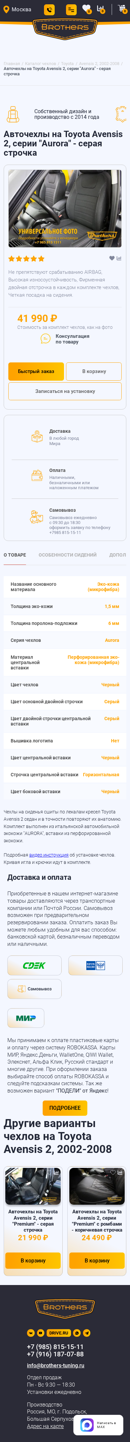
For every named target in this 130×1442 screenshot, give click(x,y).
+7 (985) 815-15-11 (55, 1347)
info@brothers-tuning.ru (55, 1365)
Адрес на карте (45, 1426)
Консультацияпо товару (72, 339)
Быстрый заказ (36, 371)
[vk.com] (31, 1333)
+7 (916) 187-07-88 (55, 1354)
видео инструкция (49, 855)
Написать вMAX (106, 1425)
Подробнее (65, 1108)
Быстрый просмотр (33, 1186)
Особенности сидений (68, 555)
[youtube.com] (41, 1333)
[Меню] (70, 9)
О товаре (15, 555)
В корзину (94, 371)
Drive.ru (58, 1332)
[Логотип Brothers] (65, 30)
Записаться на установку (65, 391)
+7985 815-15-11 (65, 532)
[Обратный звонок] (49, 9)
